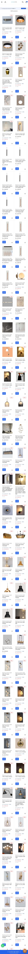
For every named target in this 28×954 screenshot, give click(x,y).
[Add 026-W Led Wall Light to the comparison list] (25, 143)
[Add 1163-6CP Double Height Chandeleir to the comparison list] (25, 444)
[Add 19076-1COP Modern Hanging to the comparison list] (25, 839)
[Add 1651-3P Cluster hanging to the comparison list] (12, 709)
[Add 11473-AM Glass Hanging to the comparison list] (12, 420)
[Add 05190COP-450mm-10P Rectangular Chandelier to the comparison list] (12, 267)
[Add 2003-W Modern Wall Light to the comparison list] (12, 893)
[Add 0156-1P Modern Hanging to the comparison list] (25, 117)
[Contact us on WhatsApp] (2, 945)
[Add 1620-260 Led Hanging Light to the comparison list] (12, 657)
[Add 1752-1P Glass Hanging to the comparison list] (25, 784)
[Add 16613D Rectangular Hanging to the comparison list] (12, 759)
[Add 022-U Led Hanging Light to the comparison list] (12, 143)
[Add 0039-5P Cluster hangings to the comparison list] (25, 63)
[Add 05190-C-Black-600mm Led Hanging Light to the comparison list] (25, 193)
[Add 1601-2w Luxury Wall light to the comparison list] (12, 579)
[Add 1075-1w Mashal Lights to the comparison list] (12, 394)
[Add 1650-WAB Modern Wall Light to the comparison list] (25, 683)
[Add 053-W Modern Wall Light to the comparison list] (25, 293)
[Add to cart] (4, 37)
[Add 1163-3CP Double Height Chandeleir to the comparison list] (12, 444)
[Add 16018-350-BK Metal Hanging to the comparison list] (12, 631)
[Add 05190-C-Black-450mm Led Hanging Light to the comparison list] (12, 193)
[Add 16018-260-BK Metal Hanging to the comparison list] (25, 605)
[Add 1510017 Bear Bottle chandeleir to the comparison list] (25, 553)
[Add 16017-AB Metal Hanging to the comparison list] (12, 605)
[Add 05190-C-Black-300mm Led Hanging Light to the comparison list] (25, 169)
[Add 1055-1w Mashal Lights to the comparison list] (12, 368)
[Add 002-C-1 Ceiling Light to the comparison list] (25, 37)
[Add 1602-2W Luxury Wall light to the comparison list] (25, 631)
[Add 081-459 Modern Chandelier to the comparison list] (25, 319)
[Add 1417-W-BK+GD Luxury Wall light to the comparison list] (12, 527)
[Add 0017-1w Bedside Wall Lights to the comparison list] (12, 37)
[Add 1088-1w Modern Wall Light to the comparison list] (25, 394)
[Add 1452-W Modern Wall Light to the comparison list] (25, 527)
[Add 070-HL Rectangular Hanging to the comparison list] (12, 319)
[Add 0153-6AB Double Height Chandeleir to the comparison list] (12, 117)
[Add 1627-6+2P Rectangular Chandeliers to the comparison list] (25, 657)
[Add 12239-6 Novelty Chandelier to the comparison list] (12, 470)
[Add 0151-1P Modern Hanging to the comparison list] (25, 92)
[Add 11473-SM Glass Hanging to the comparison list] (25, 420)
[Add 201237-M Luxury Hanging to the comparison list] (12, 919)
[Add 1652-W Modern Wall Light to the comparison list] (25, 735)
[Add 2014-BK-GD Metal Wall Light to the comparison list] (25, 945)
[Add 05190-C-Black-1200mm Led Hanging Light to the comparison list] (12, 169)
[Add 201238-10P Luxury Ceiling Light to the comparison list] (25, 919)
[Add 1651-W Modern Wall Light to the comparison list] (25, 709)
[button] (1, 2)
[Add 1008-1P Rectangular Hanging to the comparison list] (12, 343)
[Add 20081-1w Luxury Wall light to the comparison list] (25, 893)
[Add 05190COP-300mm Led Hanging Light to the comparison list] (12, 242)
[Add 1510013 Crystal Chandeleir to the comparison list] (12, 553)
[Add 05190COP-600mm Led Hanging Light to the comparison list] (25, 267)
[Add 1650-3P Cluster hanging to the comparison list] (12, 683)
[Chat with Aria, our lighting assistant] (25, 951)
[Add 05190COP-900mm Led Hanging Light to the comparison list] (12, 293)
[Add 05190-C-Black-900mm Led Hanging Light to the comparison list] (12, 218)
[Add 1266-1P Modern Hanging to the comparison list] (25, 470)
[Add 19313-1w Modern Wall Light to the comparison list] (25, 867)
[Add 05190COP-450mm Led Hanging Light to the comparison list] (25, 242)
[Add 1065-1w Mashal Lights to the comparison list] (25, 368)
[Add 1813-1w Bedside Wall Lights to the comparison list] (12, 813)
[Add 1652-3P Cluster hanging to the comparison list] (12, 735)
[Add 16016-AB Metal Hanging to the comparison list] (25, 579)
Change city (23, 8)
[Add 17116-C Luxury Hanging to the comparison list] (25, 759)
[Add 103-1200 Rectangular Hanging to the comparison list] (25, 343)
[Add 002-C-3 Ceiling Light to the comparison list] (12, 63)
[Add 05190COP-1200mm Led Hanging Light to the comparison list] (25, 218)
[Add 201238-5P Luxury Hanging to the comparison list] (12, 945)
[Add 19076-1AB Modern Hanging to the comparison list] (12, 839)
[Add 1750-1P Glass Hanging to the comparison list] (12, 784)
